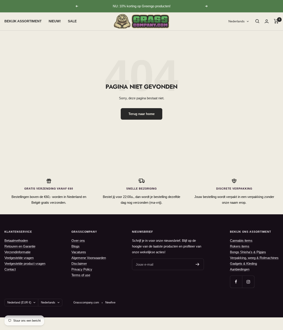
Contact (10, 269)
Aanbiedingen (239, 269)
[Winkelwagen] (276, 21)
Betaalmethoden (16, 240)
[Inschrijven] (197, 264)
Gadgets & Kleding (243, 263)
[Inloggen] (267, 21)
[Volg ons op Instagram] (248, 282)
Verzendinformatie (17, 252)
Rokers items (239, 246)
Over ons (78, 240)
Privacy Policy (81, 269)
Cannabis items (241, 240)
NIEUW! (55, 21)
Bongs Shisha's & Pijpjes (248, 252)
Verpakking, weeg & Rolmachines (254, 258)
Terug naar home (141, 114)
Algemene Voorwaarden (88, 258)
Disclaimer (79, 263)
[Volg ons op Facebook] (236, 282)
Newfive (110, 302)
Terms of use (80, 275)
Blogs (75, 246)
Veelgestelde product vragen (24, 263)
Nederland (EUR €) (19, 302)
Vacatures (78, 252)
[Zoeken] (257, 21)
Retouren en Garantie (19, 246)
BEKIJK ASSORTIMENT (23, 21)
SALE (72, 21)
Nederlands (236, 21)
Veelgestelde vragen (19, 258)
